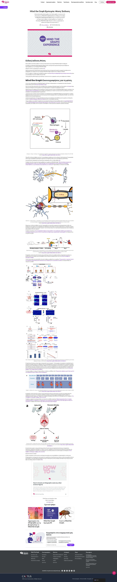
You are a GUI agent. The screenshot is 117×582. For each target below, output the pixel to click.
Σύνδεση (102, 2)
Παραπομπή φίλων (34, 556)
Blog (96, 2)
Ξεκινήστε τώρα (111, 2)
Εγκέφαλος (44, 554)
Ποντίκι (43, 560)
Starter (65, 554)
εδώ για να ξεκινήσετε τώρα (40, 84)
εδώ (44, 68)
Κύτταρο (43, 556)
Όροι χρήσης (89, 578)
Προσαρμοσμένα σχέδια (79, 556)
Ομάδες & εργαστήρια (68, 560)
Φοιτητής (66, 556)
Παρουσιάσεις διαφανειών (58, 554)
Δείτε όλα (44, 562)
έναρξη (49, 502)
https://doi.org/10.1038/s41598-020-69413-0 (51, 391)
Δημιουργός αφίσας (50, 2)
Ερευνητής (66, 558)
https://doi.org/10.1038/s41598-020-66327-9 (51, 252)
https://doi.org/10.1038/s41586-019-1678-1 (51, 155)
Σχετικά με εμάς (89, 2)
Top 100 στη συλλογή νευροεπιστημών (49, 401)
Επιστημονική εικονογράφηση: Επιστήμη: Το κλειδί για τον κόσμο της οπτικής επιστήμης (91, 556)
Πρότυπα (59, 2)
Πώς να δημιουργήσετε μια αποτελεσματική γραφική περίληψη (91, 564)
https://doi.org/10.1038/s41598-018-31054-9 (51, 223)
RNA (43, 558)
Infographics (55, 558)
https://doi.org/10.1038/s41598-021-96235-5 (56, 361)
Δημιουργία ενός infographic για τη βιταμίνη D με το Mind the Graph (34, 524)
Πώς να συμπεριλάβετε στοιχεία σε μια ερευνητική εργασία (91, 560)
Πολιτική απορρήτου (76, 578)
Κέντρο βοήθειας (78, 558)
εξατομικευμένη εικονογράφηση (32, 90)
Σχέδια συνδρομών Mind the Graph (37, 99)
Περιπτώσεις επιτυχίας (35, 560)
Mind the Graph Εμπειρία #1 (49, 522)
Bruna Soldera (45, 25)
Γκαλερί (42, 2)
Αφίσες (54, 560)
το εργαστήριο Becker (68, 100)
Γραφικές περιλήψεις (57, 556)
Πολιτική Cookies (83, 578)
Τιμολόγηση (66, 2)
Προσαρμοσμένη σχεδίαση (77, 2)
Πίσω (5, 7)
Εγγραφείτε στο (70, 545)
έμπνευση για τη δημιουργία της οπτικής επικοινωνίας (60, 73)
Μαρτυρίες (33, 558)
